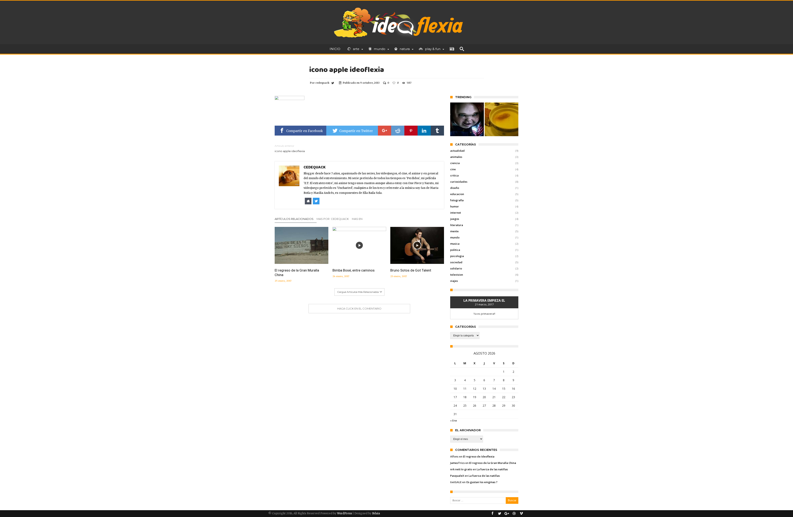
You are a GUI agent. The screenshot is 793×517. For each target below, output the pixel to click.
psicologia (457, 256)
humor (454, 206)
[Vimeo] (521, 513)
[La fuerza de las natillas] (501, 119)
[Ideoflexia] (396, 7)
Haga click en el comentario (359, 308)
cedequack (322, 82)
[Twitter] (499, 513)
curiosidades (458, 181)
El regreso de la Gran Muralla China (297, 272)
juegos (454, 219)
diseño (454, 188)
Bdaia (376, 513)
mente (454, 231)
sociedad (456, 262)
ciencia (455, 163)
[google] (384, 131)
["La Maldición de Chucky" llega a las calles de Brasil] (467, 119)
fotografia (457, 200)
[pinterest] (411, 131)
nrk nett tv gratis (461, 469)
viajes (454, 281)
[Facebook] (492, 513)
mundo (454, 237)
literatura (456, 225)
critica (454, 175)
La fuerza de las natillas (492, 469)
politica (455, 250)
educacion (457, 194)
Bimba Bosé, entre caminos (353, 270)
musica (454, 243)
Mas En (357, 218)
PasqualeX (457, 476)
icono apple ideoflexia (290, 148)
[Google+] (506, 513)
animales (456, 157)
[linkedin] (424, 131)
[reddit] (397, 131)
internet (455, 212)
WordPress (344, 513)
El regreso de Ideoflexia (478, 456)
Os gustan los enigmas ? (481, 482)
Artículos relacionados (294, 218)
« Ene (453, 420)
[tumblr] (437, 131)
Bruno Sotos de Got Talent (410, 270)
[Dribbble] (514, 513)
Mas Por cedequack (333, 218)
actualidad (457, 150)
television (456, 274)
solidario (456, 268)
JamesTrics (457, 463)
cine (453, 169)
